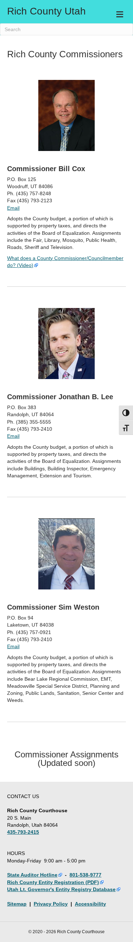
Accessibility (90, 904)
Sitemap (17, 904)
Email (13, 208)
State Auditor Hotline (32, 875)
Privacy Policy (51, 904)
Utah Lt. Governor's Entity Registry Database (61, 889)
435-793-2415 (23, 832)
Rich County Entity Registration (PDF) (53, 882)
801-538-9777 (85, 875)
